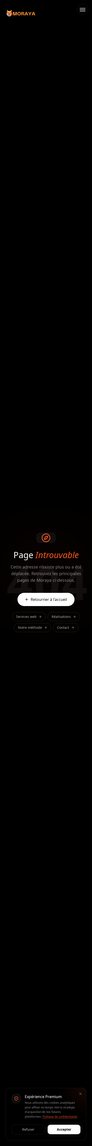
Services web (26, 616)
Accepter (64, 1129)
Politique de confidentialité (59, 1117)
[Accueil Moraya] (21, 13)
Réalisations (61, 616)
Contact (63, 627)
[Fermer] (80, 1094)
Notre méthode (30, 627)
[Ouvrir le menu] (82, 9)
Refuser (28, 1129)
